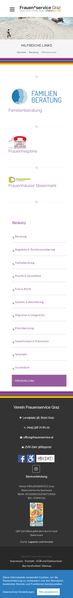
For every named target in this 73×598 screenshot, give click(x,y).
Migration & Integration (30, 315)
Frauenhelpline (22, 151)
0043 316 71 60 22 (38, 427)
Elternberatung (24, 328)
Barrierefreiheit (31, 565)
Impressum (16, 561)
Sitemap (46, 565)
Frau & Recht (23, 288)
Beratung (33, 52)
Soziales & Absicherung (29, 302)
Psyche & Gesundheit (28, 275)
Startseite (21, 52)
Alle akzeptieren (48, 591)
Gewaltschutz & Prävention (32, 341)
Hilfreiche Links (24, 380)
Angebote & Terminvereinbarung (35, 249)
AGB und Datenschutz (49, 561)
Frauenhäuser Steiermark (32, 185)
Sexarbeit (21, 354)
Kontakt (29, 561)
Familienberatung (25, 110)
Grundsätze (22, 367)
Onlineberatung (24, 262)
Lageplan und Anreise (40, 541)
